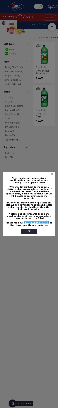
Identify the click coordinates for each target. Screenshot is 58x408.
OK (29, 231)
